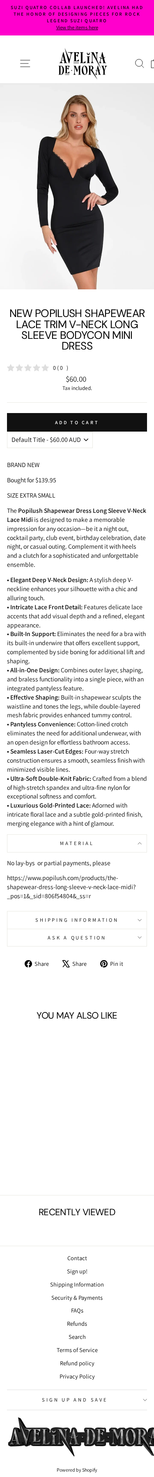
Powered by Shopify (77, 1470)
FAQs (77, 1310)
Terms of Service (77, 1350)
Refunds (77, 1323)
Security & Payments (77, 1297)
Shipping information (76, 919)
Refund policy (77, 1363)
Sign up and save (75, 1399)
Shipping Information (77, 1284)
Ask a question (77, 937)
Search (77, 1337)
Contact (77, 1258)
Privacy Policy (77, 1376)
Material (77, 843)
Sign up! (77, 1271)
